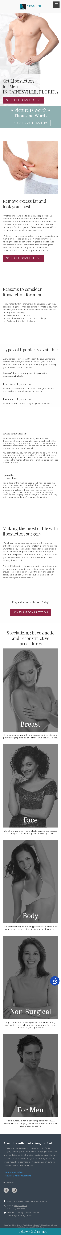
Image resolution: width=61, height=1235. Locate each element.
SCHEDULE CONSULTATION (23, 100)
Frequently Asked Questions (17, 1176)
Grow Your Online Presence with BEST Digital (37, 1226)
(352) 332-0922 (18, 1208)
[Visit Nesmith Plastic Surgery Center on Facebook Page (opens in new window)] (6, 1190)
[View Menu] (56, 4)
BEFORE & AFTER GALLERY (30, 122)
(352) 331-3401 (20, 1205)
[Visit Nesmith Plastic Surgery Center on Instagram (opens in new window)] (14, 1190)
